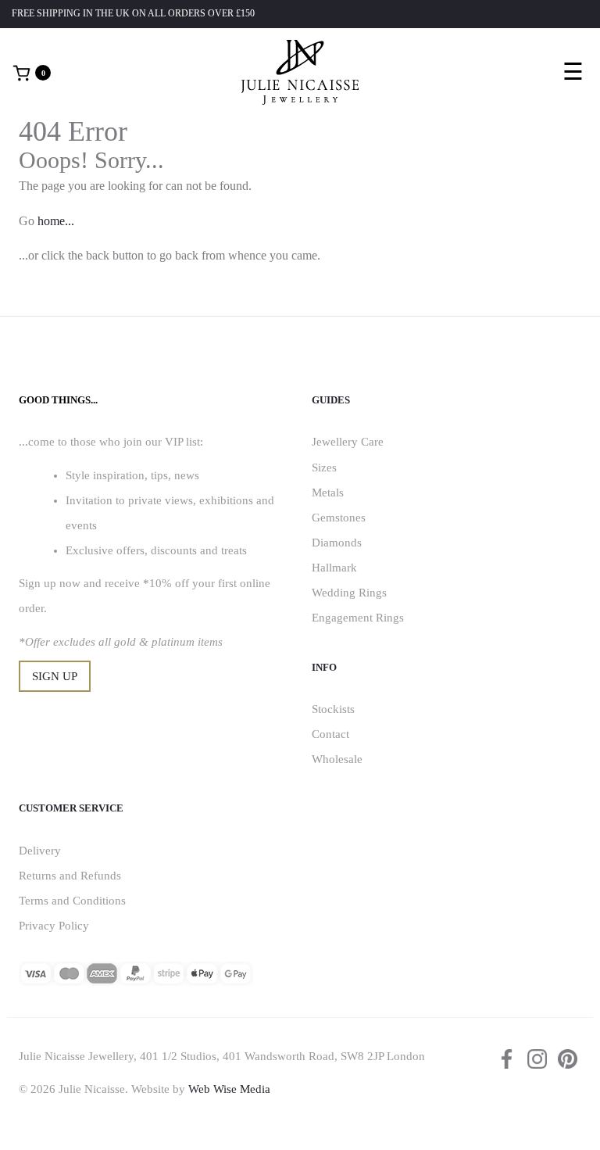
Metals (328, 492)
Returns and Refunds (70, 875)
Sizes (324, 467)
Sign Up (54, 676)
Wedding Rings (349, 592)
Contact (330, 734)
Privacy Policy (54, 925)
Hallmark (334, 567)
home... (56, 220)
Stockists (333, 709)
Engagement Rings (358, 617)
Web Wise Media (229, 1089)
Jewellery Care (348, 441)
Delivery (40, 850)
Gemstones (339, 517)
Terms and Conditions (72, 900)
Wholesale (337, 759)
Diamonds (337, 542)
